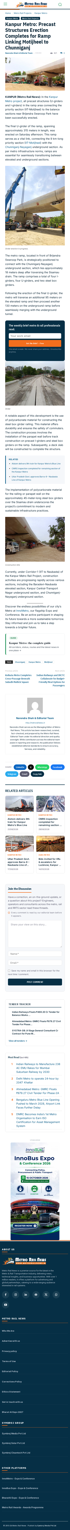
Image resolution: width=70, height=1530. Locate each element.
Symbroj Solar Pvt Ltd (13, 1443)
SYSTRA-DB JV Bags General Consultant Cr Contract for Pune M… (35, 1032)
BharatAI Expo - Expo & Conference (20, 1497)
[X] (46, 1294)
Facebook (57, 767)
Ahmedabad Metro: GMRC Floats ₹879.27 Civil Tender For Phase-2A (37, 1091)
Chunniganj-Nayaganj (18, 147)
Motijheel (48, 662)
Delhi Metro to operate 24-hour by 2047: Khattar (37, 1080)
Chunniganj (20, 662)
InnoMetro (22, 610)
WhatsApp (42, 767)
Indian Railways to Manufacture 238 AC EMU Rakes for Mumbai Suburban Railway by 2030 (38, 1067)
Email (24, 774)
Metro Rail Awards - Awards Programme (22, 1507)
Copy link (37, 774)
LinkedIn (20, 767)
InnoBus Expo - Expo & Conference (20, 1488)
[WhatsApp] (56, 1294)
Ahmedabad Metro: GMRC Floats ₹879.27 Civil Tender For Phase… (36, 1023)
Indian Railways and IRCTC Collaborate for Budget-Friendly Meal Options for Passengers (50, 680)
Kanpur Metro (41, 13)
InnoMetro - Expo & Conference (18, 1478)
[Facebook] (5, 1294)
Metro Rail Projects (22, 13)
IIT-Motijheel (32, 142)
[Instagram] (15, 1294)
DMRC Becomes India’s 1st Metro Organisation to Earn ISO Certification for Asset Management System (38, 1120)
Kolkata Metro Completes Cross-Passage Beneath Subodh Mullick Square (18, 679)
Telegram (11, 774)
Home (8, 13)
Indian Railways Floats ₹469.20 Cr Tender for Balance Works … (35, 1013)
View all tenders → (18, 1040)
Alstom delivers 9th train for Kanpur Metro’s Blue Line (36, 463)
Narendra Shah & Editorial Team (19, 53)
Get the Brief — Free (35, 343)
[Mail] (36, 1294)
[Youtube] (5, 1304)
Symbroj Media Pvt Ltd (14, 1433)
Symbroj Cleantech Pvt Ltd (16, 1452)
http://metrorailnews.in (35, 723)
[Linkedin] (25, 1294)
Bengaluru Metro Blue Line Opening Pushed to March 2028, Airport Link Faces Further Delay (38, 1103)
